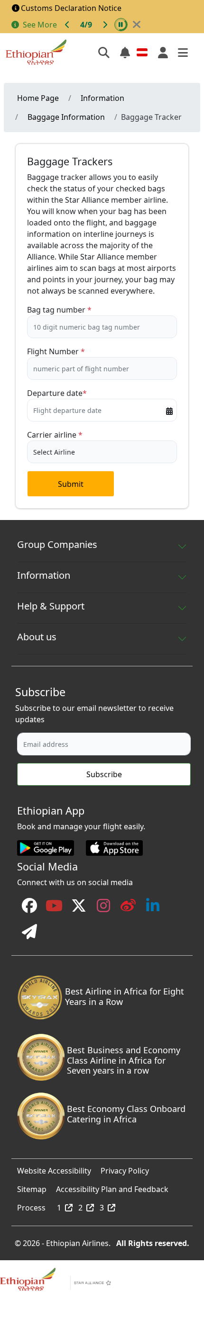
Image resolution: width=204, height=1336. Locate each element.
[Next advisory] (104, 24)
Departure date (55, 393)
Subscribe (104, 774)
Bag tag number (56, 310)
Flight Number (53, 351)
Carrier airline (51, 435)
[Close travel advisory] (136, 24)
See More (40, 24)
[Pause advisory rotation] (121, 24)
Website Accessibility (54, 1168)
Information (102, 98)
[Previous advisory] (67, 24)
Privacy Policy (125, 1168)
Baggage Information (66, 117)
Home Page (38, 98)
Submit (70, 484)
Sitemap (31, 1187)
